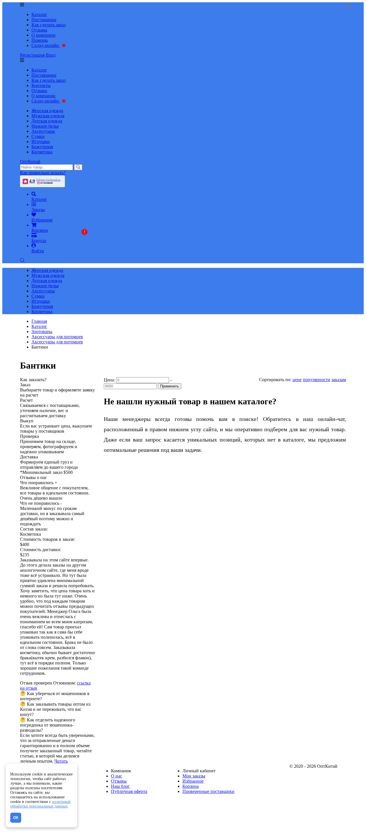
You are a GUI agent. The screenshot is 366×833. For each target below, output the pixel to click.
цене (297, 379)
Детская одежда (46, 120)
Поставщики (43, 19)
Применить (169, 386)
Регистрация (32, 55)
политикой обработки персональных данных (40, 804)
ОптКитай (30, 161)
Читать (61, 761)
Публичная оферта (129, 791)
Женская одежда (47, 110)
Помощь (39, 40)
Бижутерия (42, 146)
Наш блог (120, 786)
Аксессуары (43, 131)
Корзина (190, 786)
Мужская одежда (47, 115)
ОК (15, 818)
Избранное (193, 781)
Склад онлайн (45, 45)
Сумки (38, 136)
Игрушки (40, 141)
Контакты (41, 85)
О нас (116, 775)
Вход (50, 55)
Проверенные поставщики (208, 791)
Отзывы (39, 29)
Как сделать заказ (48, 24)
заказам (338, 379)
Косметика (41, 151)
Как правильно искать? (42, 172)
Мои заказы (193, 775)
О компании (43, 35)
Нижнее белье (45, 126)
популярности (316, 379)
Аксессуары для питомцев (57, 341)
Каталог (39, 14)
